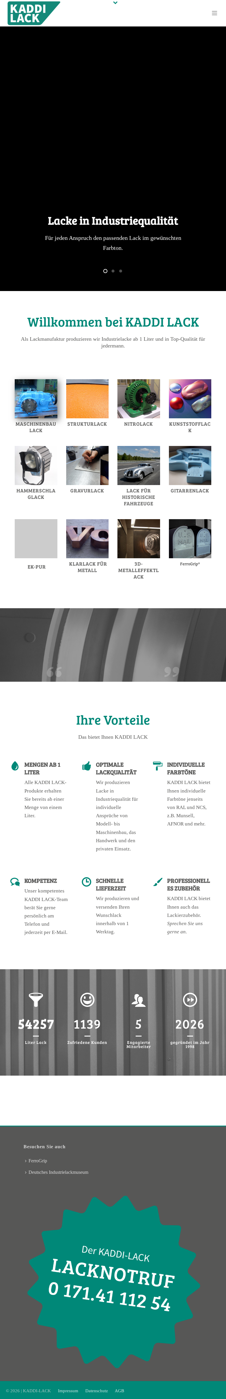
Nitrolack (138, 423)
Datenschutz (96, 1390)
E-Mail (59, 932)
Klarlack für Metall (88, 567)
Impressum (68, 1390)
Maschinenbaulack (36, 427)
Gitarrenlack (190, 490)
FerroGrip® (190, 563)
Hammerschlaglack (36, 493)
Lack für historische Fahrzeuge (138, 497)
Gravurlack (87, 490)
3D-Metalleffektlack (138, 570)
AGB (119, 1390)
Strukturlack (87, 423)
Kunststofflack (190, 427)
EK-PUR (37, 566)
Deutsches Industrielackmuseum (58, 1172)
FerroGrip (38, 1160)
